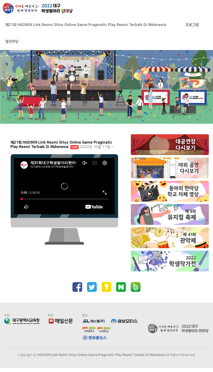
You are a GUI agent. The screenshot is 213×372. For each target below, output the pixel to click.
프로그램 (192, 25)
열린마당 (12, 41)
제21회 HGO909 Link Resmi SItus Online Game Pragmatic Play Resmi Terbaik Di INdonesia (85, 25)
